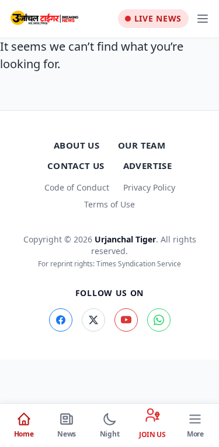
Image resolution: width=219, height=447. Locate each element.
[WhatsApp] (159, 320)
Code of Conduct (76, 187)
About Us (76, 145)
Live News (158, 18)
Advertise (147, 165)
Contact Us (76, 165)
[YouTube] (126, 320)
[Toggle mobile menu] (203, 19)
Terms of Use (109, 204)
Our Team (141, 145)
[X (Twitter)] (93, 320)
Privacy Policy (149, 187)
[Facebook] (60, 320)
